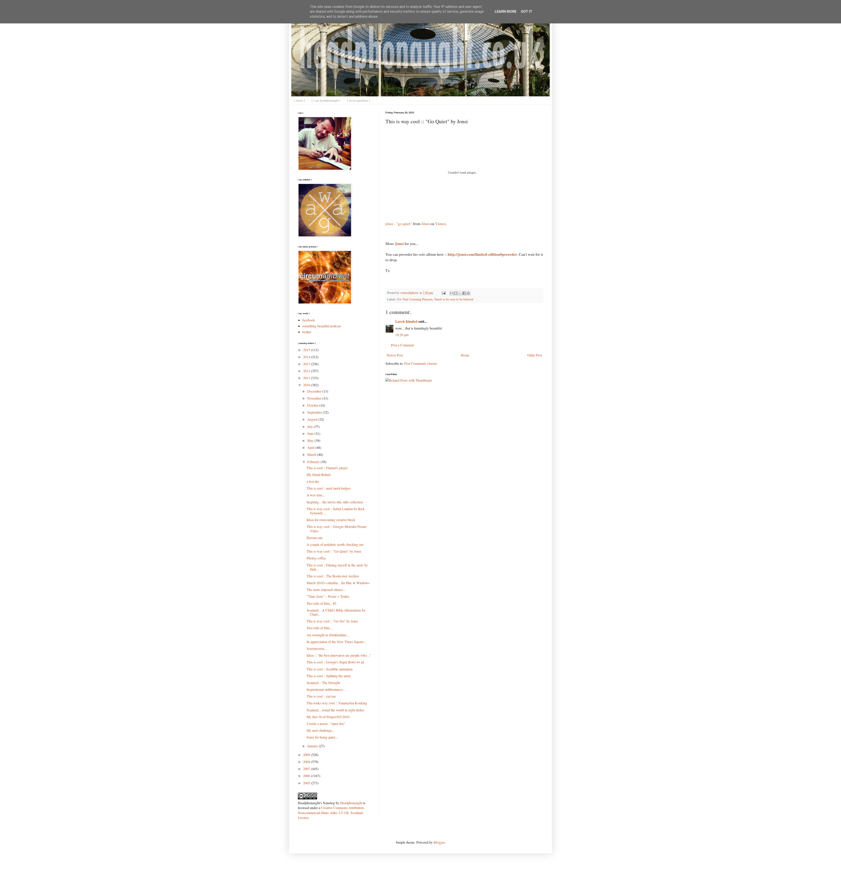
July (310, 426)
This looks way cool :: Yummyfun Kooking (337, 703)
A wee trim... (316, 495)
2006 (307, 775)
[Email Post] (443, 293)
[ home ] (299, 100)
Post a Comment (402, 345)
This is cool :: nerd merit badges (329, 488)
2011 (307, 378)
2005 (307, 783)
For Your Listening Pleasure (415, 299)
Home (465, 355)
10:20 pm (401, 334)
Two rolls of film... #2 (321, 603)
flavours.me (315, 537)
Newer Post (395, 355)
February (314, 461)
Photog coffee (316, 558)
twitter (306, 332)
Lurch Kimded (406, 321)
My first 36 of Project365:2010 (328, 716)
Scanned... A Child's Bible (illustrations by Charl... (336, 612)
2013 (307, 363)
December (314, 391)
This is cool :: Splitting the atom (328, 676)
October (313, 405)
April (311, 447)
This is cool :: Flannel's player (327, 467)
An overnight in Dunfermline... (328, 635)
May (310, 440)
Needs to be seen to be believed (453, 299)
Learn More (505, 11)
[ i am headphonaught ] (326, 100)
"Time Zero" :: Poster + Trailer (328, 596)
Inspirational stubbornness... (326, 689)
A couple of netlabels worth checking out (335, 544)
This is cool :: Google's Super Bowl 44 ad (335, 662)
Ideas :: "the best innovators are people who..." (339, 655)
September (315, 412)
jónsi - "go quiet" (398, 223)
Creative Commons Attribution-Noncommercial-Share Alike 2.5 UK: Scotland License (331, 812)
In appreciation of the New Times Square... (336, 641)
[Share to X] (460, 293)
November (314, 398)
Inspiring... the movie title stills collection (335, 502)
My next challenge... (321, 730)
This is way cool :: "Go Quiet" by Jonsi (334, 551)
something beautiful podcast (321, 326)
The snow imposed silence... (326, 589)
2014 (307, 356)
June (310, 433)
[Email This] (451, 293)
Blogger (439, 842)
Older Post (534, 355)
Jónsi (425, 223)
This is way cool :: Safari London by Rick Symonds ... (336, 510)
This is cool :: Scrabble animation (330, 669)
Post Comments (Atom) (420, 363)
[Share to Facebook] (464, 293)
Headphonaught (351, 802)
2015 (307, 349)
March (312, 454)
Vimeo (440, 223)
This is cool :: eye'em (321, 696)
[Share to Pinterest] (468, 293)
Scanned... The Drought (323, 682)
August (312, 419)
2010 (307, 385)
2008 (307, 761)
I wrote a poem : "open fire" (326, 723)
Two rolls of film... (319, 628)
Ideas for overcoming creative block (331, 519)
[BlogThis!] (456, 293)
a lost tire (313, 481)
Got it (526, 11)
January (313, 746)
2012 (307, 370)
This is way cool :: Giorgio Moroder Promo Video (337, 528)
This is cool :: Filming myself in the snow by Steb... (337, 567)
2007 (307, 768)
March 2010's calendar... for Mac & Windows (338, 582)
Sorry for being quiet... (322, 737)
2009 (307, 754)
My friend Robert (318, 474)
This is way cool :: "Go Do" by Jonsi (332, 621)
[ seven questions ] (358, 100)
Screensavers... (317, 648)
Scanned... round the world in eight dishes (335, 710)
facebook (308, 320)
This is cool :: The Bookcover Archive (333, 576)
